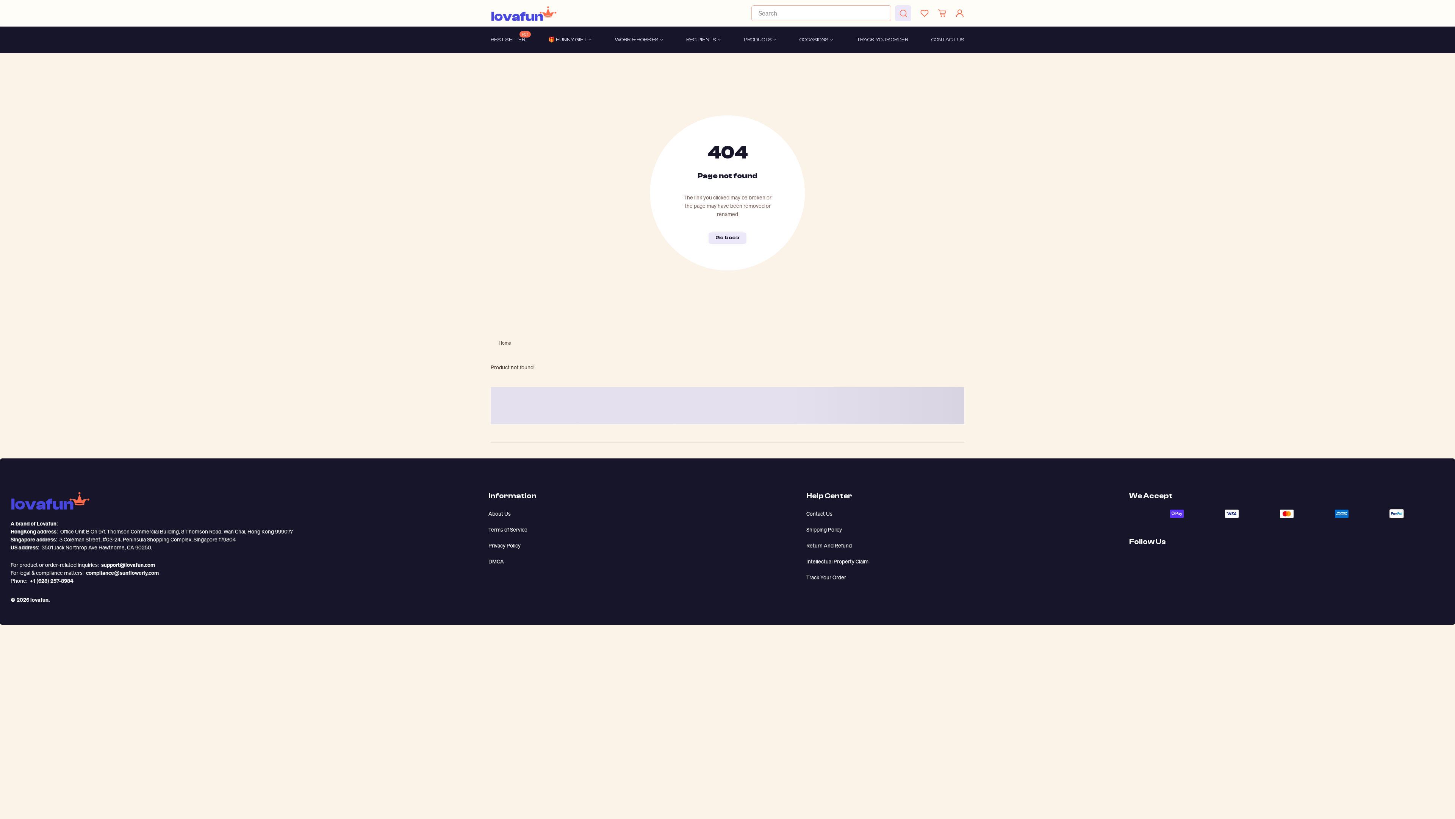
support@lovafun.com (128, 564)
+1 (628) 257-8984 (52, 580)
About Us (499, 513)
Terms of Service (507, 529)
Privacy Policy (504, 545)
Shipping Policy (824, 529)
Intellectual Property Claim (837, 561)
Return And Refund (829, 545)
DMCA (496, 561)
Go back (727, 238)
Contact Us (819, 513)
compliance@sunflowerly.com (122, 572)
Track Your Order (826, 577)
